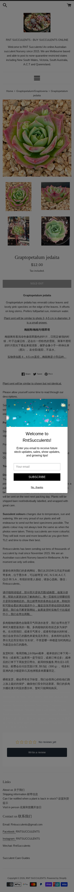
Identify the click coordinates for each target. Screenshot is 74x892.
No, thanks (37, 487)
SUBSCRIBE (37, 477)
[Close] (62, 405)
